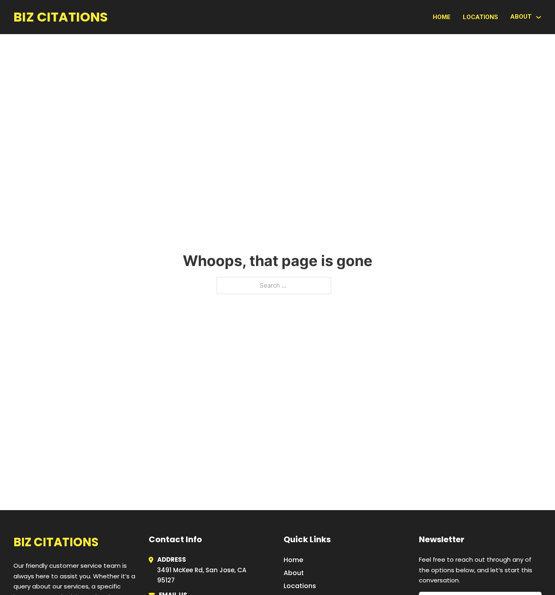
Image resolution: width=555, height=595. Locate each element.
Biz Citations (60, 17)
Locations (480, 17)
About (294, 573)
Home (442, 17)
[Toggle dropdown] (538, 17)
